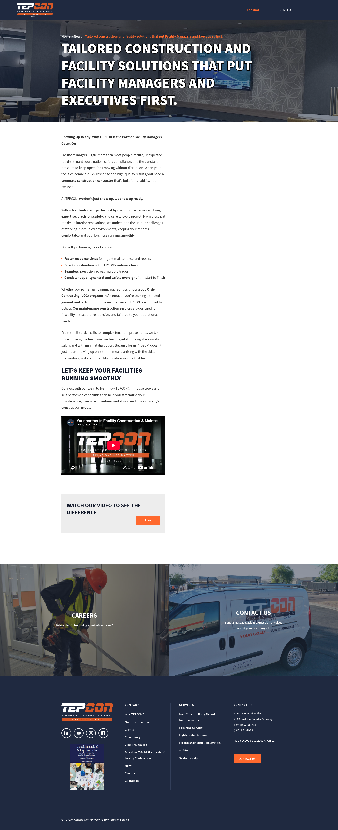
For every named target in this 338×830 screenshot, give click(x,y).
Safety (183, 750)
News (78, 36)
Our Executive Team (138, 722)
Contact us (284, 10)
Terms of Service (119, 819)
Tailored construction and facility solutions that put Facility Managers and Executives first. (154, 36)
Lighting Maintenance (193, 735)
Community (132, 737)
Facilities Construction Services (200, 743)
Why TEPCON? (134, 714)
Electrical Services (191, 728)
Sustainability (188, 758)
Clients (129, 730)
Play (148, 520)
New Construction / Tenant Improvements (197, 717)
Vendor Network (136, 745)
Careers (130, 773)
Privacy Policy (99, 819)
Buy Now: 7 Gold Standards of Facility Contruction (145, 755)
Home (65, 36)
